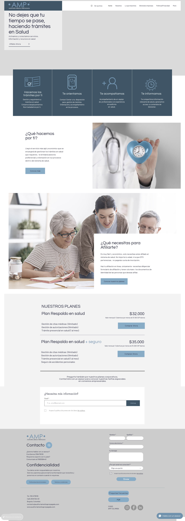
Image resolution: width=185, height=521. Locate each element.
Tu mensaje (113, 450)
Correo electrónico (115, 443)
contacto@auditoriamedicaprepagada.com (43, 504)
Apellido (129, 434)
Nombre (112, 434)
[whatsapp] (49, 445)
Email (46, 398)
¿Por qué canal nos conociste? (119, 464)
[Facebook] (134, 507)
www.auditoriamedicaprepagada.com (41, 507)
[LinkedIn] (140, 507)
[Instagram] (127, 507)
